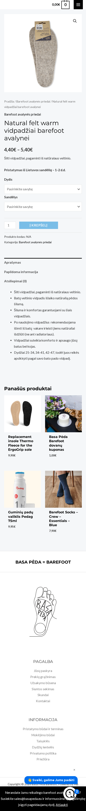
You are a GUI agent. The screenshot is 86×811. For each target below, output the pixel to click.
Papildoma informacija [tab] (21, 272)
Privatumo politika (43, 753)
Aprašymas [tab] (12, 262)
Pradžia (9, 101)
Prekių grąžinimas (43, 677)
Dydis (8, 179)
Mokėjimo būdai (43, 735)
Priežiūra (43, 759)
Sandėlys (11, 197)
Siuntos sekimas (43, 689)
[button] (75, 21)
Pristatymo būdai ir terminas (43, 729)
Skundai (43, 695)
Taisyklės (43, 741)
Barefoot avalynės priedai (33, 101)
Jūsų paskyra (43, 671)
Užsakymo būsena (43, 683)
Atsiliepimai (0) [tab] (15, 281)
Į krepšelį (38, 225)
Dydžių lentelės (43, 747)
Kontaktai (43, 701)
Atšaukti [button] (62, 805)
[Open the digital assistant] (70, 793)
